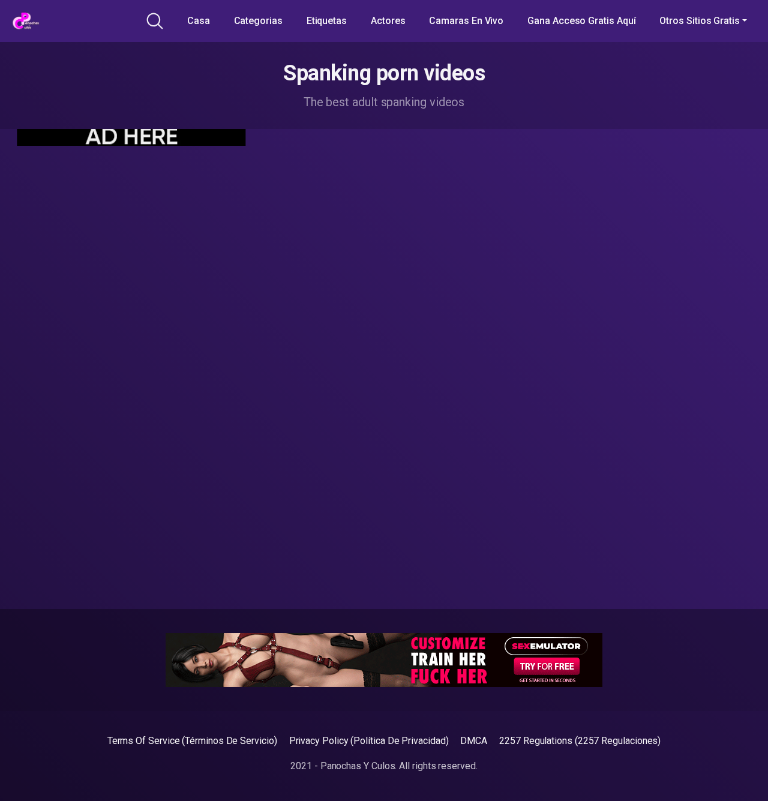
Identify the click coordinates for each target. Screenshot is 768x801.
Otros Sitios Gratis (699, 20)
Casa (198, 20)
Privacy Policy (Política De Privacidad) (369, 740)
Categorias (258, 20)
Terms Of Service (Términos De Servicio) (192, 740)
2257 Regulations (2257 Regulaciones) (580, 740)
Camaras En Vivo (466, 20)
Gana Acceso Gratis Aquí (581, 20)
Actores (388, 20)
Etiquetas (327, 20)
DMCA (473, 740)
